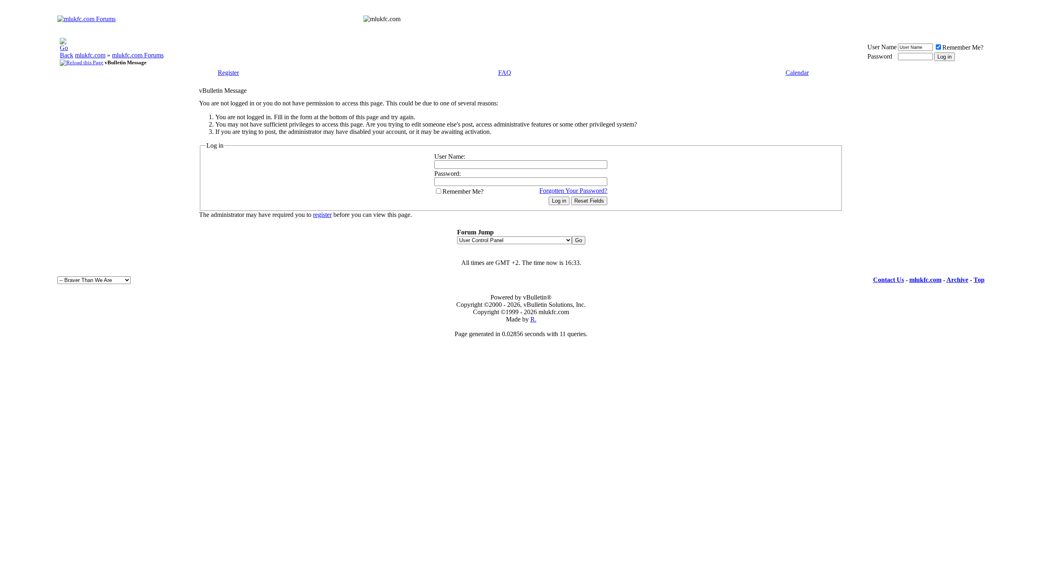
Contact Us (888, 279)
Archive (957, 279)
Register (228, 72)
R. (533, 319)
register (322, 214)
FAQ (504, 72)
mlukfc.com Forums (138, 55)
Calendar (797, 72)
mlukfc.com (90, 55)
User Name (882, 47)
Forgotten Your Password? (573, 190)
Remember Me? (962, 47)
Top (979, 279)
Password (879, 56)
